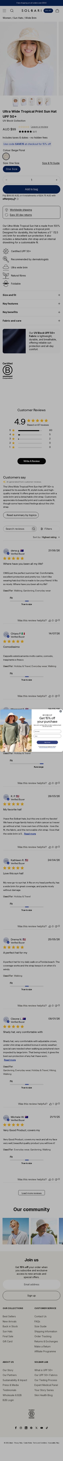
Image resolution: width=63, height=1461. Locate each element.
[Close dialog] (60, 711)
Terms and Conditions (43, 747)
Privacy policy (52, 747)
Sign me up (47, 742)
